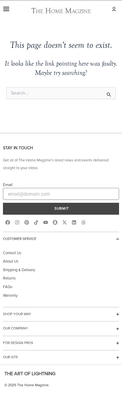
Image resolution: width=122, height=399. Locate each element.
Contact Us (12, 253)
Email (7, 185)
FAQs (7, 287)
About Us (10, 261)
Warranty (10, 296)
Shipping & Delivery (19, 270)
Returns (9, 278)
